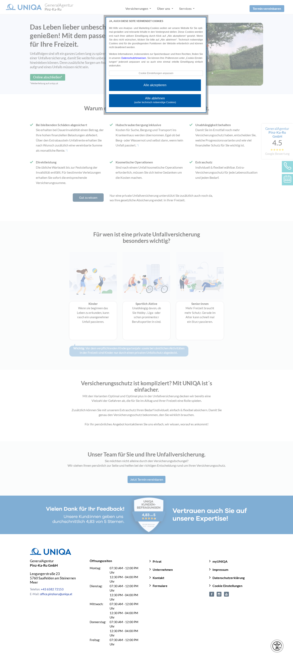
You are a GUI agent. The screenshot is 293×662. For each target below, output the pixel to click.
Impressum (220, 569)
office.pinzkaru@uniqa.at (56, 594)
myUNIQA (219, 561)
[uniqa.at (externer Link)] (219, 594)
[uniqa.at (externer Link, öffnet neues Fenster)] (211, 594)
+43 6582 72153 (52, 589)
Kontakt (158, 578)
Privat (157, 561)
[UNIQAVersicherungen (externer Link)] (226, 594)
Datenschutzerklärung (228, 578)
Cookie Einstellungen (227, 586)
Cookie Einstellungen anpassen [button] (156, 73)
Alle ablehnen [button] (155, 100)
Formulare (160, 586)
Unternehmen (163, 569)
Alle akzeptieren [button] (155, 85)
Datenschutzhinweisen (133, 58)
